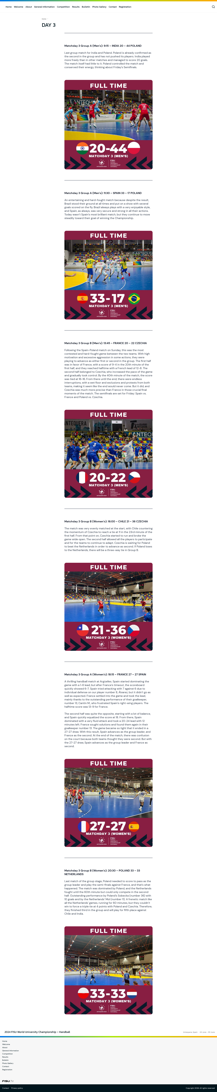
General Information (44, 6)
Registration (125, 6)
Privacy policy (17, 1088)
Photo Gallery (99, 6)
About (28, 6)
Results (76, 6)
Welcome (18, 6)
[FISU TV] (8, 1081)
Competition (63, 6)
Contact (113, 6)
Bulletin (86, 6)
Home (9, 6)
